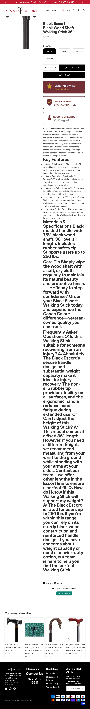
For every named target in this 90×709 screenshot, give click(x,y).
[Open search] (73, 10)
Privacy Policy (52, 673)
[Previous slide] (27, 629)
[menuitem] (54, 10)
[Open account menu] (78, 10)
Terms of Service (53, 687)
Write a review (64, 593)
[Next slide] (42, 629)
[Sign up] (82, 688)
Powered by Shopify (26, 700)
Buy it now (64, 75)
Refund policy (52, 683)
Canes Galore (14, 700)
